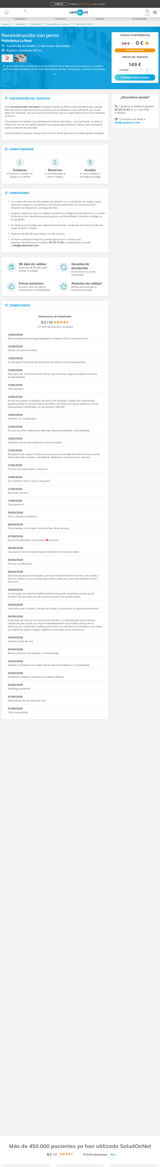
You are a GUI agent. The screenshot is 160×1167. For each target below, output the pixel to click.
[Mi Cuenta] (6, 12)
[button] (135, 70)
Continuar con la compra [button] (135, 77)
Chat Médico (99, 19)
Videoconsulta (60, 19)
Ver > (113, 1154)
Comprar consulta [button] (135, 50)
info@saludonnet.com (127, 122)
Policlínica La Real (17, 41)
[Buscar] (147, 12)
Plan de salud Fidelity (139, 19)
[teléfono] (26, 12)
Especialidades (20, 19)
